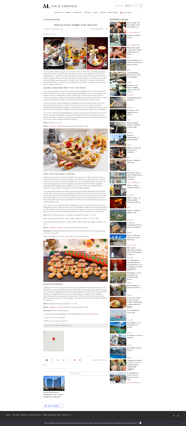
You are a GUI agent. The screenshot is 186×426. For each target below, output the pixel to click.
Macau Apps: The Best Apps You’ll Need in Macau (133, 25)
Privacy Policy (35, 415)
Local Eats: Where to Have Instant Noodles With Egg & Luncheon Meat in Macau (134, 302)
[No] (184, 423)
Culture (87, 12)
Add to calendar (53, 406)
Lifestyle (77, 12)
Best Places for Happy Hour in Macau (133, 112)
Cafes (127, 345)
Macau (127, 333)
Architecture (127, 245)
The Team (16, 415)
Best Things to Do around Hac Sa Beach (133, 325)
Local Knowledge (127, 32)
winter (69, 368)
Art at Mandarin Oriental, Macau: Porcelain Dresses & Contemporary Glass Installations (134, 265)
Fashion (127, 132)
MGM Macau (63, 368)
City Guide (126, 12)
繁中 (122, 6)
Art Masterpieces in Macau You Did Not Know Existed (134, 62)
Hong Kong (113, 12)
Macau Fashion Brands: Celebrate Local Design (134, 125)
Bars (127, 57)
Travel (103, 12)
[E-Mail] (47, 360)
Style (95, 12)
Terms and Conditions (52, 415)
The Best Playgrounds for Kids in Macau (133, 137)
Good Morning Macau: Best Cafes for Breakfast (134, 75)
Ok (140, 423)
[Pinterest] (74, 360)
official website (93, 314)
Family (127, 145)
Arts (127, 70)
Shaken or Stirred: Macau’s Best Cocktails (134, 150)
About (8, 415)
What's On (59, 12)
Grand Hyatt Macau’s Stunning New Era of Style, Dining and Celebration (53, 395)
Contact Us (66, 415)
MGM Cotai (52, 34)
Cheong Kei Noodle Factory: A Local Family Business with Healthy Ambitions (134, 365)
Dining (68, 12)
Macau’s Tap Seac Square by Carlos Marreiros (134, 238)
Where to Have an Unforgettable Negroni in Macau (133, 200)
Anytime (53, 126)
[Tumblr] (58, 360)
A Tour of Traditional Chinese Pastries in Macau (134, 225)
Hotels (46, 389)
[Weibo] (80, 360)
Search (141, 5)
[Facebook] (52, 360)
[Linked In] (63, 360)
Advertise (25, 415)
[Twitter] (69, 360)
